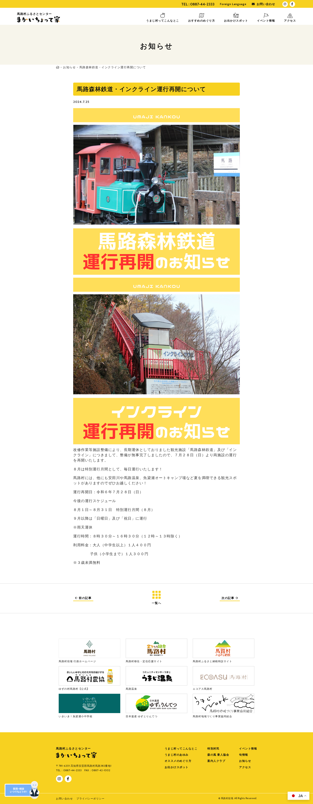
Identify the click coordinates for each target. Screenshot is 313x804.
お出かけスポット (177, 767)
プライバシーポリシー (90, 798)
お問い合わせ (266, 4)
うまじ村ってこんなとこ (181, 748)
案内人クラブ (216, 761)
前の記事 (85, 598)
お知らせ (69, 67)
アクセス (245, 767)
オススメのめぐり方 (178, 761)
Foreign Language (233, 4)
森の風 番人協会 (218, 754)
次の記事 (228, 598)
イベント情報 (248, 748)
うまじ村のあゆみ (177, 754)
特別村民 (213, 748)
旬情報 (243, 754)
